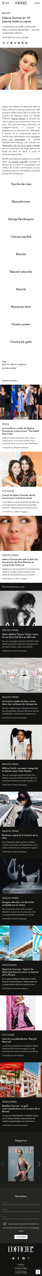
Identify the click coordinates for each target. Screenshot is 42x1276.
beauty (13, 365)
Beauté (6, 13)
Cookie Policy (21, 1272)
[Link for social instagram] (23, 1259)
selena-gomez (9, 368)
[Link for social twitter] (13, 1259)
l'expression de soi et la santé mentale (21, 145)
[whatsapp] (22, 43)
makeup (22, 365)
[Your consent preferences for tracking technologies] (38, 1272)
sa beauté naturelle (18, 161)
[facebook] (8, 43)
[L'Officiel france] (21, 3)
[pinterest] (11, 43)
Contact (21, 1264)
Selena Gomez (18, 118)
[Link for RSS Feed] (29, 1258)
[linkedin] (15, 43)
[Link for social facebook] (18, 1259)
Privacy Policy (21, 1268)
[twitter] (19, 43)
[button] (39, 1164)
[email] (4, 43)
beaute (5, 365)
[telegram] (26, 43)
